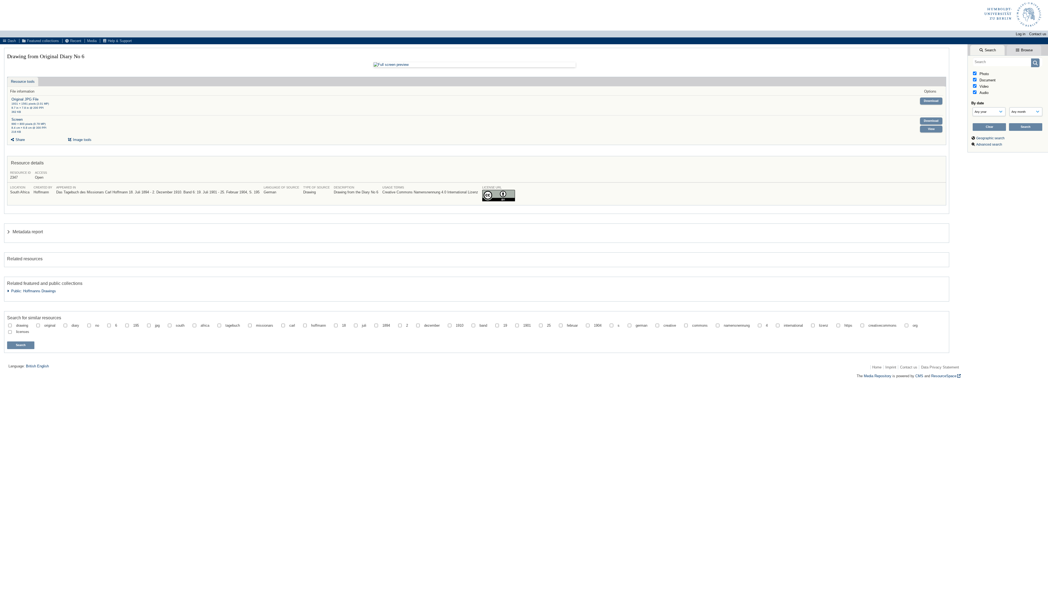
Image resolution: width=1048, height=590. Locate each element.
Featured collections (42, 41)
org (915, 325)
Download (931, 100)
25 (549, 325)
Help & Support (119, 41)
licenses (22, 332)
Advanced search (989, 144)
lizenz (823, 325)
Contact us (1037, 34)
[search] (1008, 61)
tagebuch (232, 325)
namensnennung (737, 325)
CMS (919, 376)
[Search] (1035, 62)
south (180, 325)
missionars (264, 325)
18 (344, 325)
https (848, 325)
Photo (983, 74)
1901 (527, 325)
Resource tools (23, 81)
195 (136, 325)
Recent (75, 41)
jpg (157, 325)
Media (92, 41)
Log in (1020, 34)
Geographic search (990, 138)
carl (292, 325)
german (641, 325)
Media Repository (877, 376)
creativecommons (882, 325)
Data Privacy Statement (940, 367)
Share (19, 140)
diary (75, 325)
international (793, 325)
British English (37, 366)
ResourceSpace (943, 376)
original (49, 325)
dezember (432, 325)
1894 (386, 325)
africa (205, 325)
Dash (11, 41)
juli (364, 325)
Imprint (890, 367)
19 (505, 325)
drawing (22, 325)
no (97, 325)
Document (987, 80)
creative (669, 325)
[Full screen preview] (474, 64)
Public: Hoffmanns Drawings (32, 291)
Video (983, 86)
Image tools (81, 140)
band (483, 325)
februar (572, 325)
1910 (459, 325)
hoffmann (318, 325)
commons (700, 325)
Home (877, 367)
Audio (983, 93)
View (931, 129)
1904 (598, 325)
